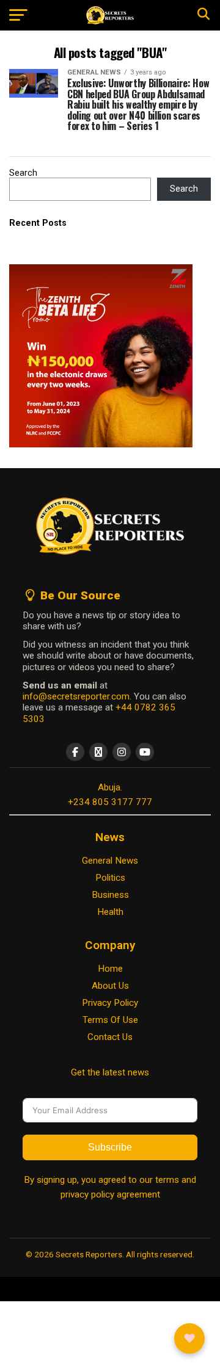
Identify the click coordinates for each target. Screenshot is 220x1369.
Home (110, 968)
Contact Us (110, 1036)
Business (110, 894)
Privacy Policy (110, 1002)
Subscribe (110, 1147)
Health (110, 911)
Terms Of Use (110, 1019)
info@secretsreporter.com (76, 696)
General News (110, 860)
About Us (110, 985)
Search (23, 173)
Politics (110, 877)
